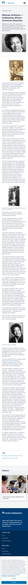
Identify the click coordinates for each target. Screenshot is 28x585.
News (3, 535)
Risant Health (5, 551)
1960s (9, 455)
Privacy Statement (11, 575)
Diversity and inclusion (12, 458)
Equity (4, 458)
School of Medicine (6, 553)
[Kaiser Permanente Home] (12, 513)
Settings (14, 578)
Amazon (11, 89)
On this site (6, 532)
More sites (5, 545)
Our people (15, 455)
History (20, 455)
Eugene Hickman (12, 362)
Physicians (5, 455)
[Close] (26, 558)
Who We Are (5, 538)
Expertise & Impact (6, 540)
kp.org (3, 548)
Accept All (14, 582)
